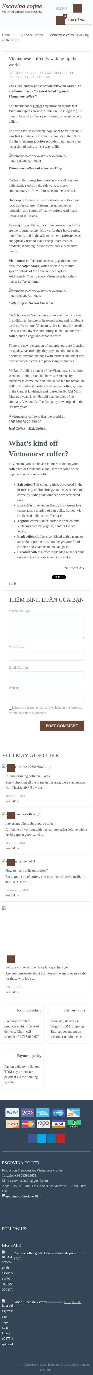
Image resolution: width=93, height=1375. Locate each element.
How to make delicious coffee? (26, 870)
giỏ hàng (74, 19)
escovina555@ (24, 73)
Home (6, 35)
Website (14, 688)
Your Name (16, 647)
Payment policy (29, 1055)
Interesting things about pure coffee (29, 823)
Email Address (19, 667)
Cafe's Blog (18, 77)
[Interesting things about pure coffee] (46, 814)
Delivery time (74, 1010)
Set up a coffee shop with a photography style (36, 967)
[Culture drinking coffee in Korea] (46, 766)
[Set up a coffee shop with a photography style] (46, 933)
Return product (29, 1010)
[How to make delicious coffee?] (46, 861)
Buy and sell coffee (30, 35)
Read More (12, 801)
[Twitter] (41, 1138)
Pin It (12, 583)
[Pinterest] (60, 1138)
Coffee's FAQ (40, 77)
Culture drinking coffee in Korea (27, 776)
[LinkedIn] (51, 1138)
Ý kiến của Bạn (19, 611)
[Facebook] (32, 1138)
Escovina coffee (22, 5)
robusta (67, 235)
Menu (61, 8)
